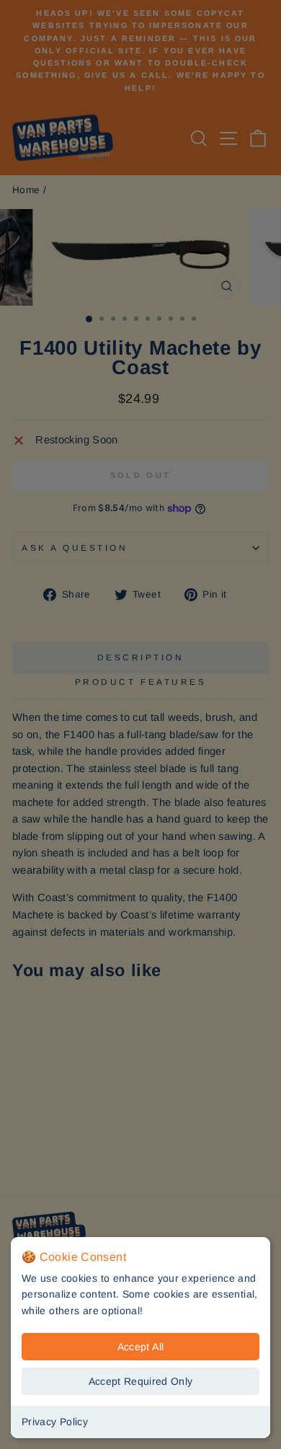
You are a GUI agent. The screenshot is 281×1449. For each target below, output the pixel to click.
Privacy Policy (55, 1421)
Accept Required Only (141, 1381)
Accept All (140, 1346)
